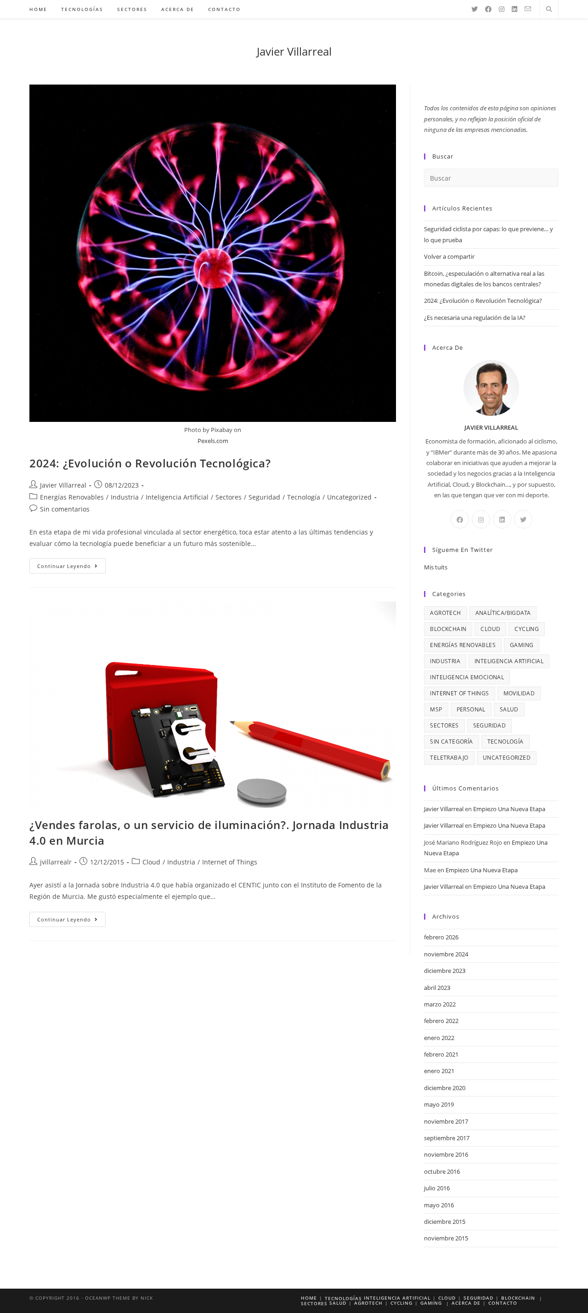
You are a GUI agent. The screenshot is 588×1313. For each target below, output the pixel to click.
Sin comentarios (65, 509)
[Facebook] (488, 9)
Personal (471, 709)
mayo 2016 (439, 1205)
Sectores (228, 497)
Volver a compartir (449, 256)
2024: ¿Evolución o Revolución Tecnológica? (150, 463)
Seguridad (264, 497)
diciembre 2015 (444, 1221)
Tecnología (303, 497)
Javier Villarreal (294, 51)
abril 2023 (437, 987)
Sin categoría (451, 741)
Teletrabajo (449, 758)
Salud (509, 709)
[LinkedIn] (514, 9)
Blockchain (448, 629)
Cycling (526, 629)
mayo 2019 (439, 1104)
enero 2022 (439, 1038)
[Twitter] (474, 9)
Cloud (151, 862)
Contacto (502, 1303)
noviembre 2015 (446, 1238)
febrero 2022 (441, 1021)
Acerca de (466, 1303)
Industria (125, 497)
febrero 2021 (441, 1054)
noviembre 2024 (446, 954)
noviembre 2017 (446, 1121)
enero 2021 (439, 1071)
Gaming (521, 645)
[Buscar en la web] (549, 10)
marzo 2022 (440, 1004)
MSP (436, 709)
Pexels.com (213, 441)
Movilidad (519, 693)
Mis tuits (435, 567)
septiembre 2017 (446, 1138)
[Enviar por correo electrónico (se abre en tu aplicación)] (528, 9)
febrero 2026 (441, 937)
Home (309, 1298)
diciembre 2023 (444, 970)
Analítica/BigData (503, 613)
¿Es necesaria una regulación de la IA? (475, 317)
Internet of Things (229, 862)
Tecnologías (343, 1298)
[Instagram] (501, 9)
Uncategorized (349, 497)
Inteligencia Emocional (467, 677)
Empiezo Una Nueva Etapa (509, 809)
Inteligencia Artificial (177, 497)
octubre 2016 (442, 1171)
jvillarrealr (56, 862)
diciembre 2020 (444, 1088)
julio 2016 (437, 1188)
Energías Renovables (72, 497)
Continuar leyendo (71, 568)
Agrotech (445, 613)
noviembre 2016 (446, 1154)
